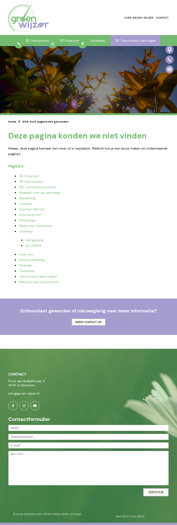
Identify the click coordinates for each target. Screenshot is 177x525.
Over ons (26, 254)
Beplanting (27, 198)
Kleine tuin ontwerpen (35, 226)
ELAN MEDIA (137, 516)
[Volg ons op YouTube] (35, 405)
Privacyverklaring (31, 260)
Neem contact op (89, 322)
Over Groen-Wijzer (138, 18)
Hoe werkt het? (31, 215)
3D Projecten (69, 40)
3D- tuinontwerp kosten (37, 187)
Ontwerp (26, 231)
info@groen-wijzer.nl (23, 393)
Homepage (27, 220)
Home (12, 121)
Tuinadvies (97, 40)
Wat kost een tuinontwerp (39, 282)
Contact (162, 18)
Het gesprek (35, 240)
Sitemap (25, 265)
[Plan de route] (169, 50)
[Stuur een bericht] (169, 69)
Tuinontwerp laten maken (38, 276)
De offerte (33, 245)
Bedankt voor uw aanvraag (39, 193)
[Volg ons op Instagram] (24, 405)
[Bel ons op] (169, 60)
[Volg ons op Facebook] (13, 405)
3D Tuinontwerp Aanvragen (135, 40)
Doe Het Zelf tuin (32, 209)
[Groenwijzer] (28, 17)
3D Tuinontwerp (38, 40)
